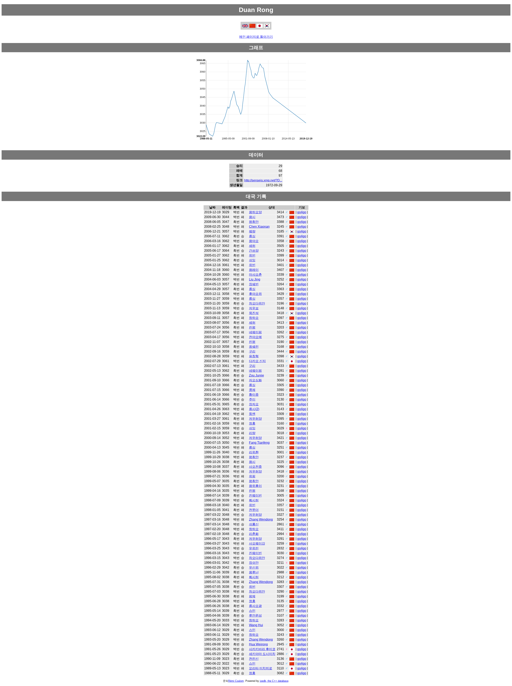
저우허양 (255, 418)
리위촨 (254, 452)
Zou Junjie (256, 375)
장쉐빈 (254, 284)
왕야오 (254, 241)
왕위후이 (255, 486)
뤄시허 (254, 500)
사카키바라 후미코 (262, 649)
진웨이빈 (255, 495)
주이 (252, 399)
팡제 (252, 596)
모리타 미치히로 (260, 668)
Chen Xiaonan (259, 226)
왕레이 (254, 269)
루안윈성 (255, 615)
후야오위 (255, 293)
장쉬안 (254, 562)
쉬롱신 (254, 524)
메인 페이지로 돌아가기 (256, 36)
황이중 (254, 394)
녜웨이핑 (255, 332)
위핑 (252, 476)
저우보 (254, 308)
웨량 (252, 231)
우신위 (254, 567)
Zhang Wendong (261, 519)
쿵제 (252, 390)
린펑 (252, 327)
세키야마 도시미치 (262, 654)
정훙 (252, 423)
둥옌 (252, 414)
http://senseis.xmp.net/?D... (263, 180)
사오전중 (255, 466)
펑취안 (254, 221)
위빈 (252, 255)
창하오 (254, 317)
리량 (252, 433)
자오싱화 (255, 380)
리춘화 (254, 534)
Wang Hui (256, 625)
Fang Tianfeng (259, 442)
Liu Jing (254, 279)
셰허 (252, 245)
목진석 (254, 313)
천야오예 (255, 337)
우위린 (254, 548)
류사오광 (255, 606)
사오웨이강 (257, 543)
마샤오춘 (255, 274)
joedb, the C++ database (274, 680)
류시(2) (254, 409)
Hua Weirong (258, 644)
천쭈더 (254, 510)
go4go (301, 212)
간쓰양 (254, 250)
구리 (252, 351)
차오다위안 (257, 303)
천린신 (254, 658)
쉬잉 (252, 260)
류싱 (252, 236)
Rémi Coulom (236, 680)
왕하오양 (255, 212)
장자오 (254, 404)
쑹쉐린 (254, 346)
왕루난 (254, 572)
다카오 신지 (257, 361)
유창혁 (254, 356)
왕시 (252, 217)
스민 (252, 610)
